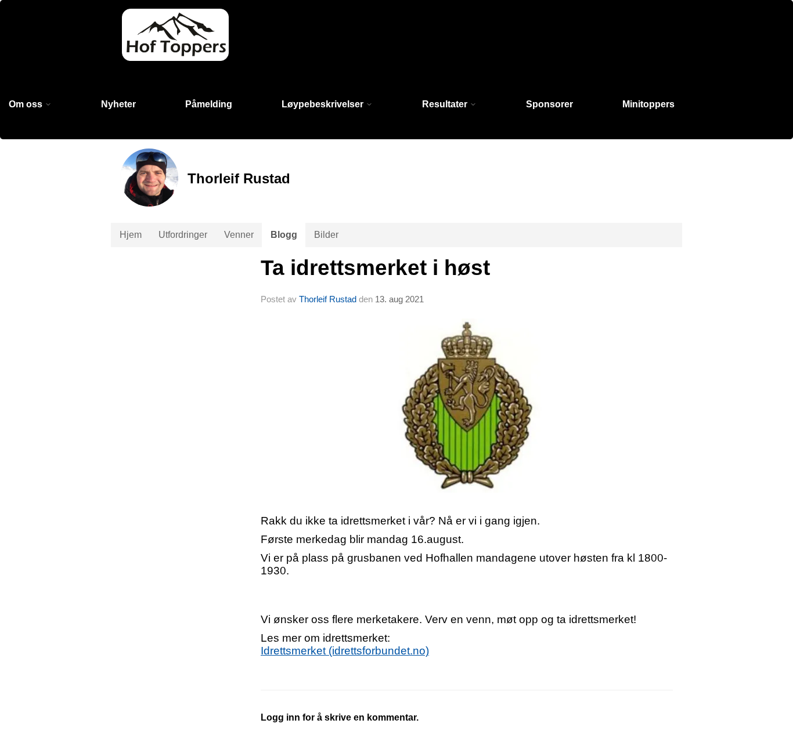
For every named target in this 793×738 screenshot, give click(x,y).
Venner (239, 235)
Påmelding (208, 104)
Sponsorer (549, 104)
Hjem (131, 235)
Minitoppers (648, 104)
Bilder (326, 235)
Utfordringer (182, 235)
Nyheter (118, 104)
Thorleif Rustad (327, 299)
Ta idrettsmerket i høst (375, 268)
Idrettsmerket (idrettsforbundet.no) (345, 651)
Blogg (284, 235)
